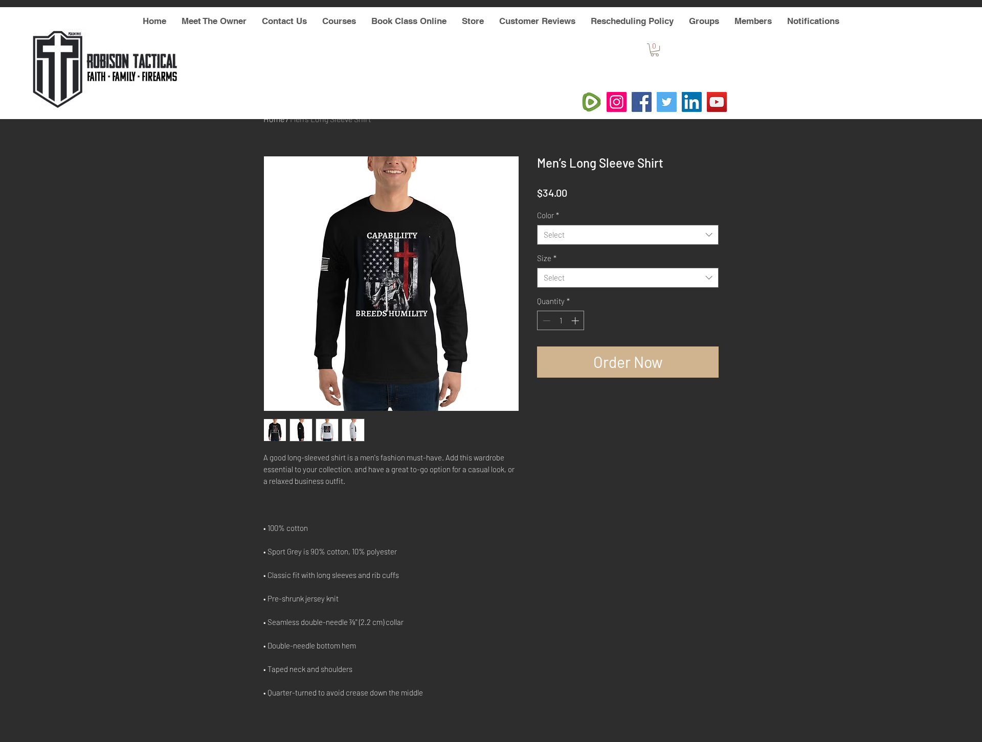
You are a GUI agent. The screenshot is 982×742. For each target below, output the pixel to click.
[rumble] (591, 102)
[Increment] (576, 320)
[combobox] (628, 235)
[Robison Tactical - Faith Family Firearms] (642, 102)
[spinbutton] (560, 320)
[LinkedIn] (692, 102)
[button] (654, 49)
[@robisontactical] (617, 102)
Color (548, 215)
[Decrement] (545, 320)
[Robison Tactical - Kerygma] (717, 102)
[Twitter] (667, 102)
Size (546, 258)
